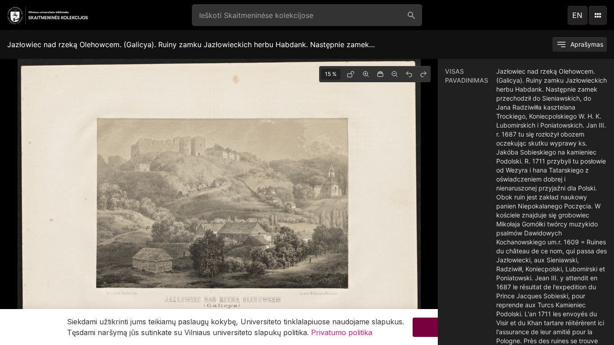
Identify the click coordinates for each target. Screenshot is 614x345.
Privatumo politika (341, 332)
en (577, 15)
